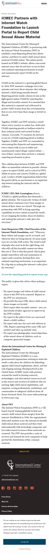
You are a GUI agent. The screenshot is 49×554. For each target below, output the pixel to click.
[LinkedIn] (20, 488)
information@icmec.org (10, 479)
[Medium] (32, 488)
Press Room (6, 497)
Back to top (24, 451)
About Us (5, 501)
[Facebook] (3, 488)
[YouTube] (26, 488)
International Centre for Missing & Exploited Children (12, 4)
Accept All (24, 542)
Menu (44, 3)
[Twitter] (8, 488)
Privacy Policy (7, 511)
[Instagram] (14, 488)
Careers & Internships (10, 506)
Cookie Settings (24, 549)
